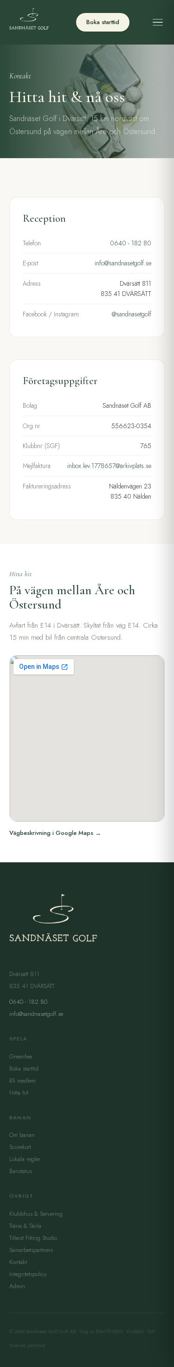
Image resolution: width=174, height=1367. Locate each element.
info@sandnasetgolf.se (123, 263)
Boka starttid (102, 22)
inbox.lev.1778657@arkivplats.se (109, 465)
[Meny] (158, 22)
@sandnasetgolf (131, 314)
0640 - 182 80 (130, 243)
